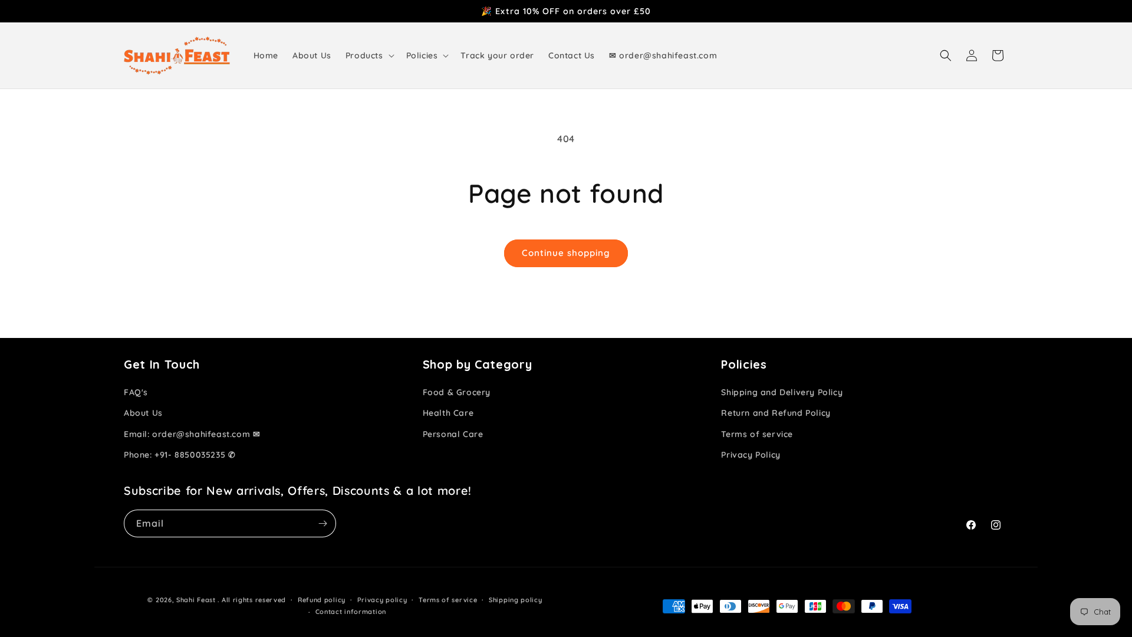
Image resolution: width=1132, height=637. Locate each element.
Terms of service (757, 434)
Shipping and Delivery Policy (782, 392)
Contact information (350, 612)
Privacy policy (382, 600)
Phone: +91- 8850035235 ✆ (179, 454)
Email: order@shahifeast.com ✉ (192, 434)
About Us (143, 413)
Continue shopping (566, 252)
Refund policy (321, 600)
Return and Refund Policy (775, 413)
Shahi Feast (196, 600)
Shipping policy (515, 600)
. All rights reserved (252, 600)
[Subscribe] (322, 523)
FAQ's (136, 392)
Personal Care (453, 434)
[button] (368, 55)
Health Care (448, 413)
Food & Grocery (457, 392)
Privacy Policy (750, 454)
